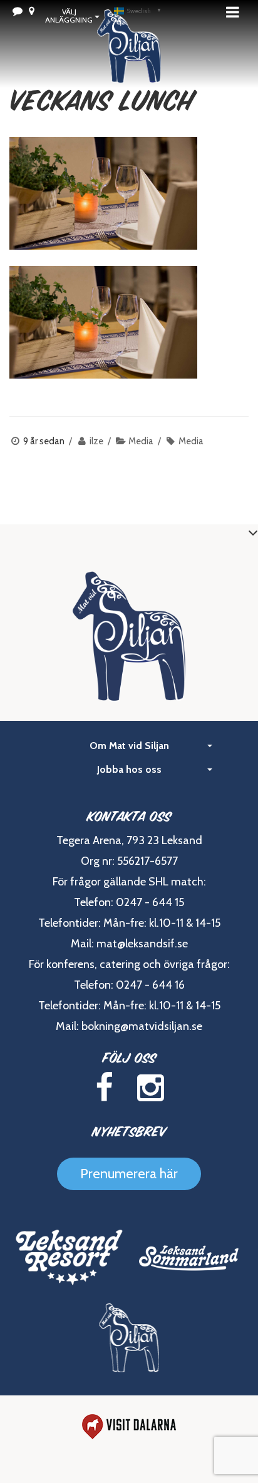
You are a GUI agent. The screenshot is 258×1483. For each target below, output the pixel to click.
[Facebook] (104, 1088)
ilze (96, 441)
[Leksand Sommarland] (188, 1257)
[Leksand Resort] (69, 1257)
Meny (236, 12)
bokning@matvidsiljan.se (141, 1026)
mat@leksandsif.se (142, 943)
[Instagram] (151, 1088)
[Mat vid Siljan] (129, 62)
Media (140, 441)
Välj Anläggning (69, 15)
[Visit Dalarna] (129, 1426)
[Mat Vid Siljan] (129, 1337)
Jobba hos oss (129, 769)
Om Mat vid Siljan (129, 746)
